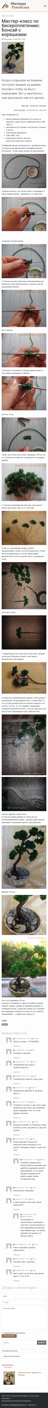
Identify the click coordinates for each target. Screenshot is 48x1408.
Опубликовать (9, 1336)
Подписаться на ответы (14, 1333)
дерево (4, 1024)
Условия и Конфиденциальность (14, 1405)
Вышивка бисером (12, 1356)
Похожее (8, 1367)
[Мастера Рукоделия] (16, 6)
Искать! (41, 1342)
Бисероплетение (10, 1351)
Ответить (16, 1046)
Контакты (32, 1405)
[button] (45, 6)
